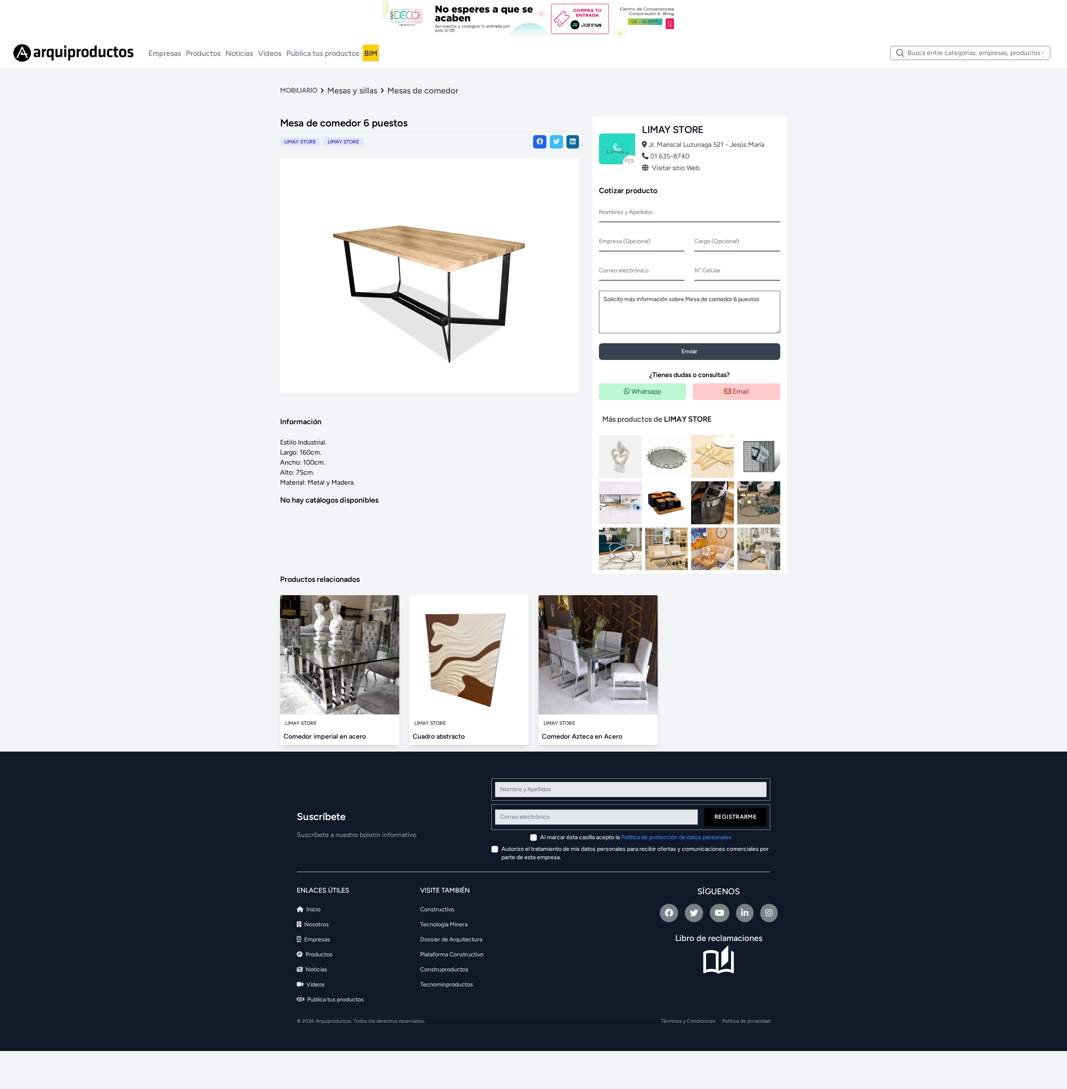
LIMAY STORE (343, 142)
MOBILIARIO (298, 90)
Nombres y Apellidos (626, 212)
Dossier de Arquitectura (451, 939)
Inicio (313, 909)
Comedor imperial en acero (324, 736)
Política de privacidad (746, 1021)
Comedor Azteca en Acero (582, 736)
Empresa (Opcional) (625, 241)
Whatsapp (645, 391)
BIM (370, 53)
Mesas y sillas (352, 91)
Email (740, 391)
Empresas (164, 53)
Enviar (689, 351)
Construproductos (444, 969)
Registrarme (735, 816)
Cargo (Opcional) (716, 241)
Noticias (239, 53)
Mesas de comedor (422, 91)
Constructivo (437, 909)
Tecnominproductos (446, 984)
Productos (203, 53)
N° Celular (707, 270)
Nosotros (316, 924)
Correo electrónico (624, 270)
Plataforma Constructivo (451, 954)
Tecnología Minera (444, 924)
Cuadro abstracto (439, 736)
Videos (269, 53)
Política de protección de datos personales (676, 837)
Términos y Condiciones (688, 1021)
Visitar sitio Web (676, 168)
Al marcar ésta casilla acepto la (635, 837)
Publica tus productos (322, 53)
